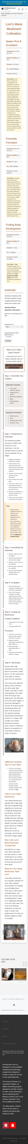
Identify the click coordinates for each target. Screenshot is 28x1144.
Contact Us (5, 1021)
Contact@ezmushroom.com (9, 1043)
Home (2, 13)
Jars (17, 789)
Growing (8, 13)
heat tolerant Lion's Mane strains (12, 275)
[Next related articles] (25, 964)
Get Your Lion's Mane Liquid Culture (14, 366)
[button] (4, 932)
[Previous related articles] (21, 964)
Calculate (8, 340)
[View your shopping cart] (22, 9)
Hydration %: (9, 324)
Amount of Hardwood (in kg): (14, 314)
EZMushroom (13, 1138)
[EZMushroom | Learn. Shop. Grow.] (2, 8)
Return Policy (6, 1028)
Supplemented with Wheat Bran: (12, 333)
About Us (5, 1036)
